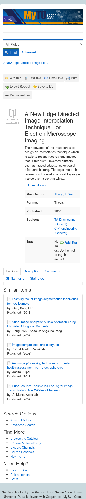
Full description (35, 185)
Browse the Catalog (24, 438)
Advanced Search (23, 424)
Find (13, 52)
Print (74, 77)
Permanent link (20, 95)
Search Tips (19, 470)
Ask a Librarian (21, 474)
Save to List (46, 86)
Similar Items (15, 278)
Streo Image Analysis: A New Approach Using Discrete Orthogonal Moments (41, 324)
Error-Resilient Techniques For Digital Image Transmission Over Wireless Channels (40, 387)
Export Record (20, 86)
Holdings (12, 271)
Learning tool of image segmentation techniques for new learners (42, 301)
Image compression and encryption (36, 344)
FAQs (14, 479)
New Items (18, 456)
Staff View (37, 278)
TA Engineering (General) (64, 221)
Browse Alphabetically (26, 443)
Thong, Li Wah (64, 194)
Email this (56, 77)
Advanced (29, 52)
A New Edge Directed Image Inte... (25, 63)
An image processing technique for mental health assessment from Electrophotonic (38, 365)
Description (31, 271)
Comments (52, 271)
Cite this (15, 77)
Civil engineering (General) (65, 230)
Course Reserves (22, 451)
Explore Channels (23, 447)
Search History (21, 420)
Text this (35, 77)
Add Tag (70, 242)
